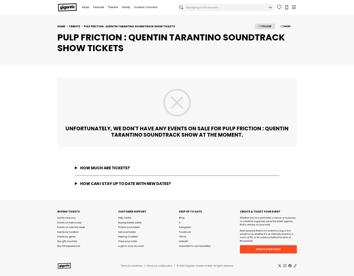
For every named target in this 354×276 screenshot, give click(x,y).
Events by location (68, 232)
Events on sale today (69, 222)
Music (86, 7)
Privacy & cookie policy (159, 265)
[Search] (270, 7)
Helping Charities (128, 236)
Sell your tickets (127, 232)
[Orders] (286, 7)
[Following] (279, 7)
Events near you (66, 217)
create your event (268, 249)
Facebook (185, 232)
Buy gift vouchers (67, 241)
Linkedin (183, 241)
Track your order (127, 241)
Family (126, 7)
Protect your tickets (129, 227)
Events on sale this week (71, 227)
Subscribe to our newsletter (195, 246)
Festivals (98, 7)
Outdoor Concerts (145, 7)
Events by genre (66, 236)
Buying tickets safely (130, 222)
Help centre (124, 217)
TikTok (182, 236)
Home (61, 26)
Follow (266, 26)
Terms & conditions (132, 265)
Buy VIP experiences (68, 246)
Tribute (74, 26)
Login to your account (131, 246)
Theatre (113, 7)
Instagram (185, 227)
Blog (181, 217)
